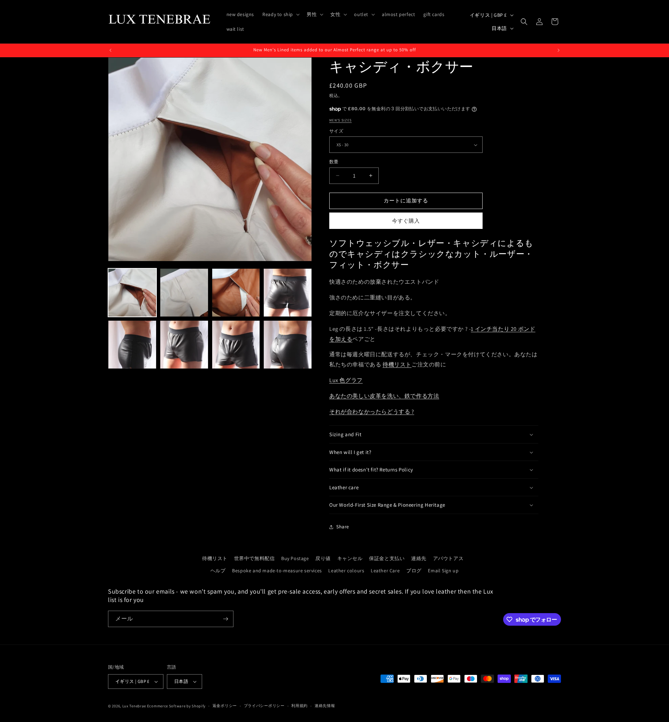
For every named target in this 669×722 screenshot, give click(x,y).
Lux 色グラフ (346, 380)
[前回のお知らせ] (110, 50)
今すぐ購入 (406, 220)
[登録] (225, 619)
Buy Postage (295, 558)
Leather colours (346, 570)
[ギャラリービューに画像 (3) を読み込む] (236, 292)
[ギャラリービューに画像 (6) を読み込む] (184, 344)
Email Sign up (443, 570)
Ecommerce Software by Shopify (176, 706)
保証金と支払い (387, 558)
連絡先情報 (325, 705)
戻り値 (323, 558)
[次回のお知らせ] (558, 50)
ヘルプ (218, 570)
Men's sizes (340, 120)
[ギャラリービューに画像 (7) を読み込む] (236, 344)
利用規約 (299, 705)
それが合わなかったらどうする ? (371, 411)
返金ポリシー (225, 705)
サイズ (336, 131)
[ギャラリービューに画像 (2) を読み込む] (184, 292)
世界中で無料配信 (254, 558)
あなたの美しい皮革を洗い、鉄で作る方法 (384, 396)
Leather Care (385, 570)
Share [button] (342, 526)
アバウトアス (448, 558)
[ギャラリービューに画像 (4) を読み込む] (287, 292)
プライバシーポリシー (264, 705)
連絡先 (418, 558)
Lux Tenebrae (134, 706)
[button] (280, 14)
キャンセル (350, 558)
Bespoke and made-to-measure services (277, 570)
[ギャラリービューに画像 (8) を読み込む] (287, 344)
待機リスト (397, 364)
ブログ (414, 570)
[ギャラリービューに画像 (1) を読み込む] (132, 292)
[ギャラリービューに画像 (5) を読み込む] (132, 344)
